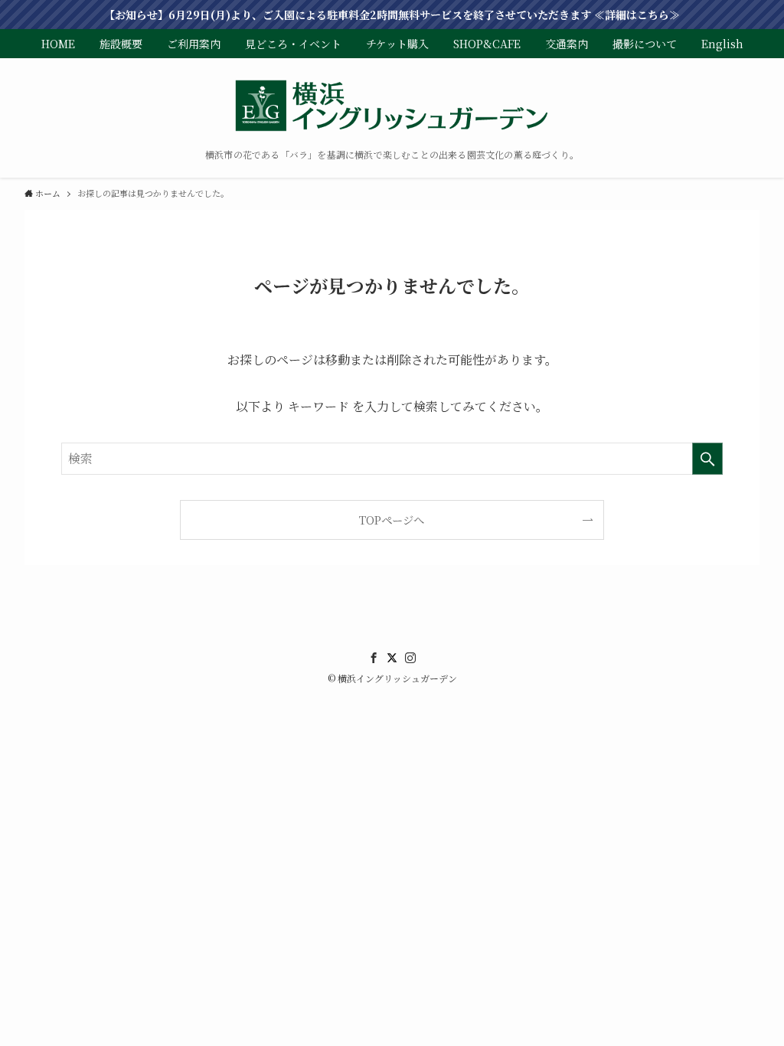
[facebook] (374, 658)
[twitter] (392, 658)
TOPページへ (391, 520)
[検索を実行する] (707, 459)
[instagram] (410, 658)
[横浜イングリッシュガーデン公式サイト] (392, 107)
